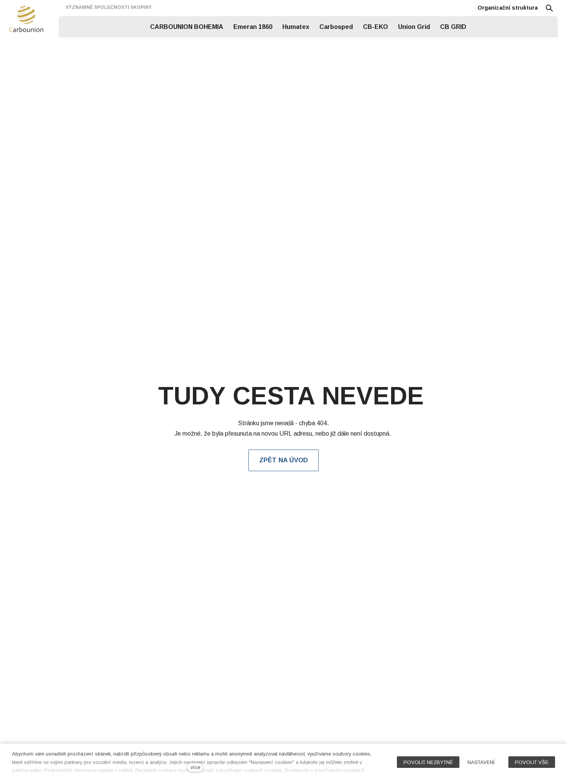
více (195, 767)
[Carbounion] (26, 19)
